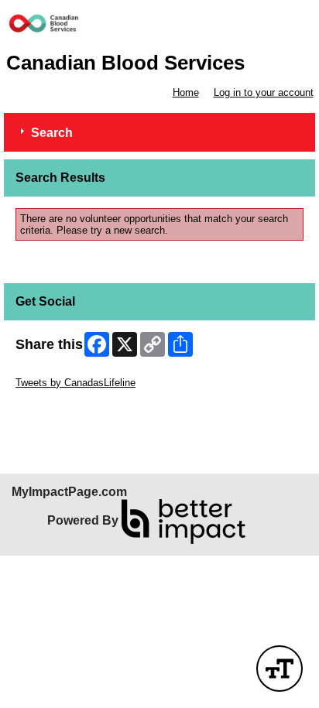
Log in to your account (264, 92)
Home (186, 92)
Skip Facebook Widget (66, 406)
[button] (279, 668)
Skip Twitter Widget (58, 371)
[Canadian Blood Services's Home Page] (159, 26)
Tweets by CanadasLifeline (75, 382)
